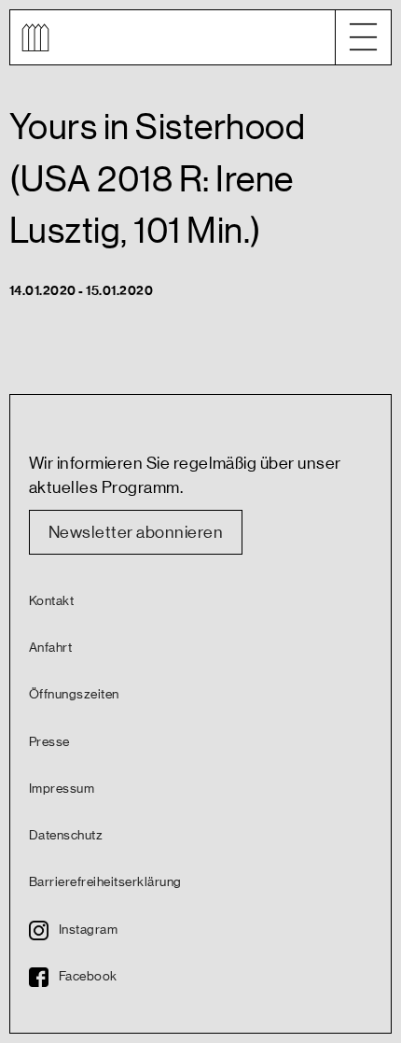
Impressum (61, 789)
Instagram (88, 930)
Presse (49, 742)
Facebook (88, 976)
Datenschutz (66, 835)
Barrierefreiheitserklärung (105, 882)
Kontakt (51, 601)
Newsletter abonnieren (135, 532)
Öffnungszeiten (74, 694)
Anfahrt (50, 648)
